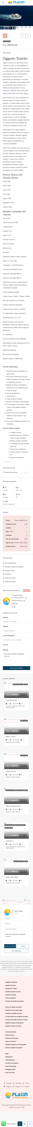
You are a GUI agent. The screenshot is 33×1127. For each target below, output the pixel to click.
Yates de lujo (6, 41)
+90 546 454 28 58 (17, 600)
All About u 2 (10, 841)
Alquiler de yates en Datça (13, 1026)
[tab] (5, 35)
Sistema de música (10, 581)
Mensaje (5, 650)
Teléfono (5, 626)
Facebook (9, 1083)
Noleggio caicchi (10, 1069)
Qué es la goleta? (11, 998)
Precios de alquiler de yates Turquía (16, 1019)
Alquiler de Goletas (11, 982)
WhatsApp (15, 603)
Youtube (26, 1086)
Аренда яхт (9, 1057)
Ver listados (26, 590)
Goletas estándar (11, 995)
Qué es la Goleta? (11, 1041)
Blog (7, 1053)
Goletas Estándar (11, 1032)
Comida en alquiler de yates (14, 1013)
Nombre (5, 617)
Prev (18, 902)
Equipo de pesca (10, 570)
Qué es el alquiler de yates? (14, 1007)
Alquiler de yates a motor (13, 991)
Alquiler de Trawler (11, 988)
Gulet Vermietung (11, 1066)
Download (27, 472)
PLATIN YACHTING (14, 1105)
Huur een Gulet (10, 1072)
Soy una (5, 644)
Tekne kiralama (10, 1060)
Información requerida (16, 668)
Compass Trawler (11, 771)
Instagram (18, 1086)
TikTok (27, 1083)
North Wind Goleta (11, 700)
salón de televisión (10, 578)
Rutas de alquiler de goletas (14, 1047)
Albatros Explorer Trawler (13, 806)
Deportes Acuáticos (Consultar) (14, 567)
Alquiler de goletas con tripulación (16, 1044)
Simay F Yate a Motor (12, 877)
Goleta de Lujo (10, 1035)
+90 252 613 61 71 (18, 597)
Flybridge (8, 574)
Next (20, 902)
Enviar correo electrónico (10, 946)
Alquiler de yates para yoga (14, 1010)
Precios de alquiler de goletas (15, 1001)
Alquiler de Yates (11, 985)
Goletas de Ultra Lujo (12, 1038)
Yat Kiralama (6, 462)
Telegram (8, 1086)
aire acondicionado (10, 563)
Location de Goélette (12, 1063)
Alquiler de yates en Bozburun (15, 1023)
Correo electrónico (8, 635)
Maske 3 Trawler (10, 736)
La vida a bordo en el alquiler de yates (17, 1016)
